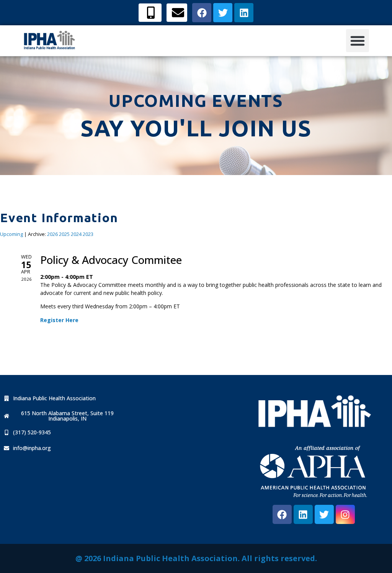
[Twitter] (324, 514)
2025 (64, 234)
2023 (88, 234)
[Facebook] (282, 514)
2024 (76, 234)
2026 (52, 234)
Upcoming (11, 234)
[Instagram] (345, 514)
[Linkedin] (303, 514)
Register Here (59, 320)
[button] (357, 40)
